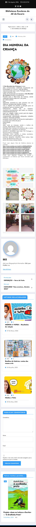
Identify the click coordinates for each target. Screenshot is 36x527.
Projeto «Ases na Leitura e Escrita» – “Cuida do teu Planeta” (19, 518)
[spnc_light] (32, 19)
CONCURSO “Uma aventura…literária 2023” (16, 288)
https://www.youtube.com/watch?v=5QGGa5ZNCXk (17, 146)
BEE (5, 36)
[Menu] (3, 19)
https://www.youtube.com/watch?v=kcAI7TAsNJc (16, 149)
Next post (6, 284)
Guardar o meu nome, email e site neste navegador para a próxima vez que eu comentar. (17, 458)
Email (4, 446)
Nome (4, 435)
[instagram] (18, 6)
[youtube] (20, 6)
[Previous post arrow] (31, 279)
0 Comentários (8, 40)
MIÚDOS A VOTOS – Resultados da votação (17, 326)
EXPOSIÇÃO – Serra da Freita (14, 280)
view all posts (7, 269)
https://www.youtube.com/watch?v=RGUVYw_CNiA (17, 154)
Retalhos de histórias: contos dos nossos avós (16, 362)
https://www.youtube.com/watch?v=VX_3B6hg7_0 (17, 151)
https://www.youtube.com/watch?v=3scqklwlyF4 (16, 152)
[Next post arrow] (31, 288)
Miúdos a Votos (10, 398)
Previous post (7, 277)
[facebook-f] (16, 6)
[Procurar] (27, 19)
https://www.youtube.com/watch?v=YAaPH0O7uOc (17, 147)
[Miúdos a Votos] (18, 385)
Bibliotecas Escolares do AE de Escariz (17, 12)
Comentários (6, 417)
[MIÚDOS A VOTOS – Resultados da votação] (18, 312)
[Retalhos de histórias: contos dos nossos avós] (18, 348)
